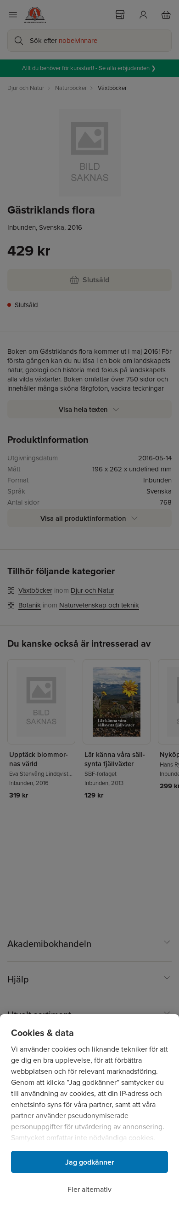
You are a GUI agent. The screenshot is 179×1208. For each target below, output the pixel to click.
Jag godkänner (89, 1162)
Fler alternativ (89, 1189)
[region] (89, 1111)
